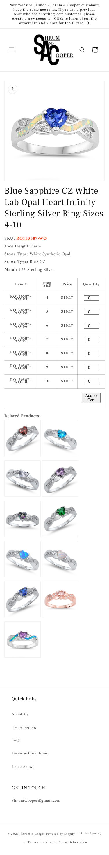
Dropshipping (24, 727)
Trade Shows (23, 766)
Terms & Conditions (30, 753)
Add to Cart (91, 397)
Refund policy (91, 833)
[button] (11, 49)
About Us (20, 714)
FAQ (15, 740)
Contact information (72, 842)
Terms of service (40, 842)
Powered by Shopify (60, 833)
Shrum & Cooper (33, 833)
